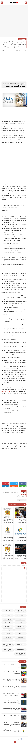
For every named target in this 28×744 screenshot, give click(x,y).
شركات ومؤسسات (7, 626)
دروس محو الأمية (7, 619)
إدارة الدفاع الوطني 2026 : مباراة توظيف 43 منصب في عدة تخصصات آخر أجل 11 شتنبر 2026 (11, 702)
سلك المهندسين (20, 626)
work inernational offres (20, 654)
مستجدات (20, 633)
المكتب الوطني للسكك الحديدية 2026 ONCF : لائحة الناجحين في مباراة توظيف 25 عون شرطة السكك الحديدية (20, 558)
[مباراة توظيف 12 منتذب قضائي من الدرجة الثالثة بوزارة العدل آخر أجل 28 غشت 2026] (7, 512)
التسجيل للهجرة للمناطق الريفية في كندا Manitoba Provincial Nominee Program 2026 (11, 666)
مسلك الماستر (20, 637)
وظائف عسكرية (8, 640)
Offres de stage (20, 649)
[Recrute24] (13, 742)
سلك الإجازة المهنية (20, 622)
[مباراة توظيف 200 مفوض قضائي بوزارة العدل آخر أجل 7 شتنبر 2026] (7, 549)
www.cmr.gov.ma (6, 391)
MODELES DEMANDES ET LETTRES (7, 645)
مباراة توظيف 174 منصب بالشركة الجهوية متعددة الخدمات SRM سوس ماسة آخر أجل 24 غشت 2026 (21, 540)
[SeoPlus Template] (21, 739)
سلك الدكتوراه (7, 622)
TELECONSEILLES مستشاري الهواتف (7, 650)
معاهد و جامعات (8, 637)
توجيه (20, 619)
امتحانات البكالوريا (7, 615)
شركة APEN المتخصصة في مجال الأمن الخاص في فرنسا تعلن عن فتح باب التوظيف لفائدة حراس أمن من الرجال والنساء (11, 724)
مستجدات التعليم (7, 633)
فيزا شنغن (20, 630)
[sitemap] (15, 742)
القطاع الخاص (7, 610)
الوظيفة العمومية (22, 39)
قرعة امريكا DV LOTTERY (7, 630)
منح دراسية (20, 640)
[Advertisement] (14, 22)
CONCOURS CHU (20, 644)
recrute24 (8, 739)
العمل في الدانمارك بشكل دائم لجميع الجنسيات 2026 (20, 611)
